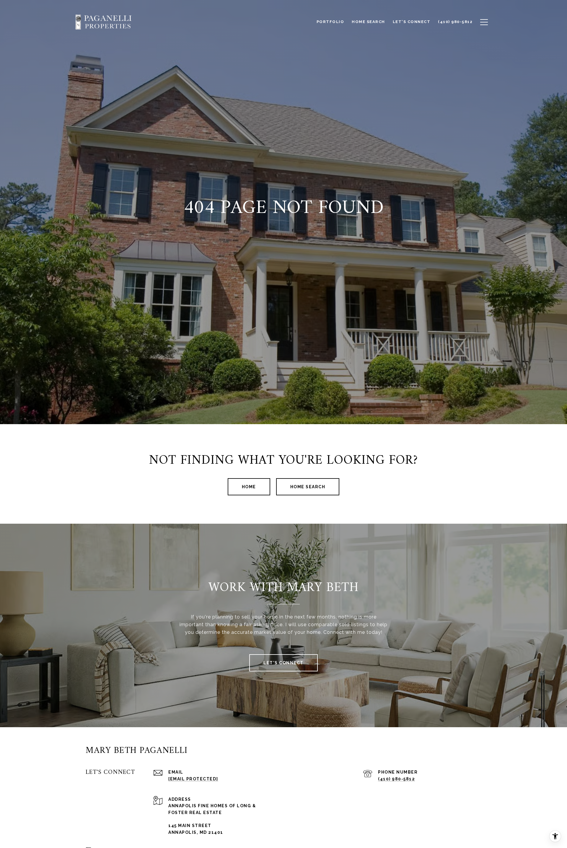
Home (249, 486)
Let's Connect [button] (283, 662)
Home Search (307, 486)
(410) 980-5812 (396, 779)
